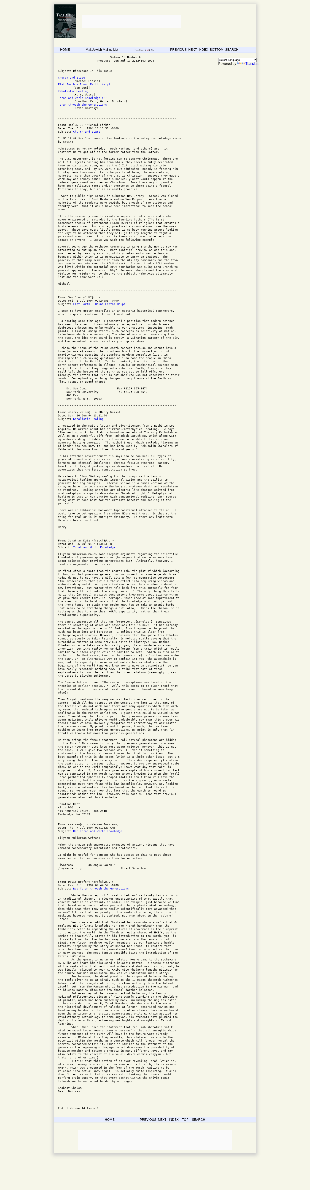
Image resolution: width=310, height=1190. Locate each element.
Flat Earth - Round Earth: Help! (84, 84)
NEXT (192, 49)
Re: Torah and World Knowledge (97, 831)
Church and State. (72, 77)
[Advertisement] (131, 21)
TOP (185, 1119)
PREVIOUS (178, 49)
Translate (252, 63)
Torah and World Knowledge (94, 547)
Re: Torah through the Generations (101, 888)
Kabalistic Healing (73, 91)
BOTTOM (217, 49)
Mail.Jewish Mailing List (102, 49)
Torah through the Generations (82, 104)
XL (152, 50)
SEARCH (232, 49)
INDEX (203, 49)
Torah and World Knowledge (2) (82, 97)
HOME (65, 49)
